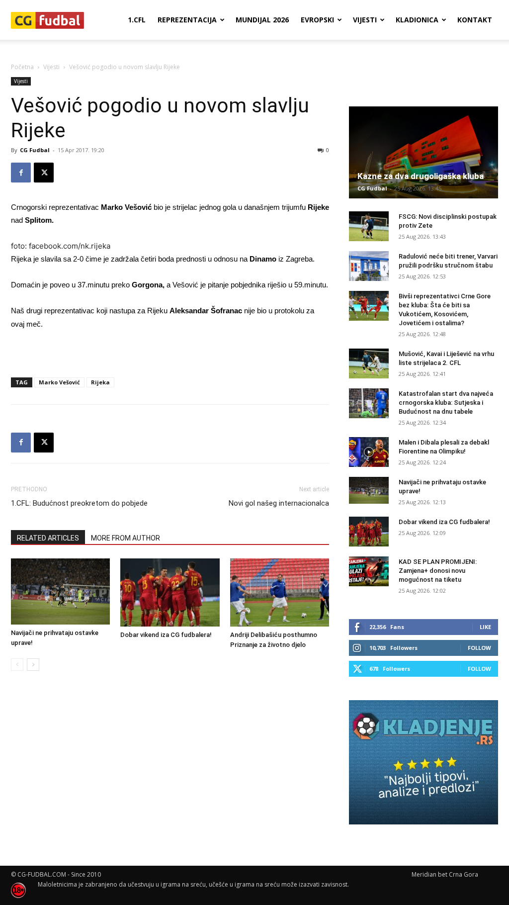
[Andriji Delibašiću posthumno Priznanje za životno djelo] (279, 592)
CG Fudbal (35, 150)
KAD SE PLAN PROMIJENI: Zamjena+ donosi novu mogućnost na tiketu (438, 570)
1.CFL (137, 19)
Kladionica (417, 19)
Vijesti (365, 19)
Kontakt (474, 19)
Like (485, 627)
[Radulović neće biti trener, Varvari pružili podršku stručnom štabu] (369, 266)
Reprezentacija (187, 19)
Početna (22, 67)
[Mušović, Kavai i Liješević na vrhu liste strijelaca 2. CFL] (369, 363)
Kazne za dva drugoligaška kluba (420, 176)
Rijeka (100, 382)
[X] (44, 172)
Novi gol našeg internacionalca (279, 503)
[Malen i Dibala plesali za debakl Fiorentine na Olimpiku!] (369, 452)
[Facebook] (21, 172)
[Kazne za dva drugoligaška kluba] (423, 152)
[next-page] (33, 664)
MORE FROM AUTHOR (125, 538)
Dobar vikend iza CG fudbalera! (166, 634)
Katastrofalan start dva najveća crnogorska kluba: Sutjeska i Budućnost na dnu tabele (446, 402)
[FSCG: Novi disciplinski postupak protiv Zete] (369, 226)
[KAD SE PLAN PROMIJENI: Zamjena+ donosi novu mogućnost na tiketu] (369, 571)
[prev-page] (17, 664)
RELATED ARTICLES (48, 538)
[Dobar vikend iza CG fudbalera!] (169, 592)
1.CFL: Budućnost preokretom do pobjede (79, 503)
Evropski (317, 19)
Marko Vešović (59, 382)
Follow (479, 647)
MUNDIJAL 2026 (262, 19)
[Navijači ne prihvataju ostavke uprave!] (60, 591)
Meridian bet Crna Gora (445, 874)
